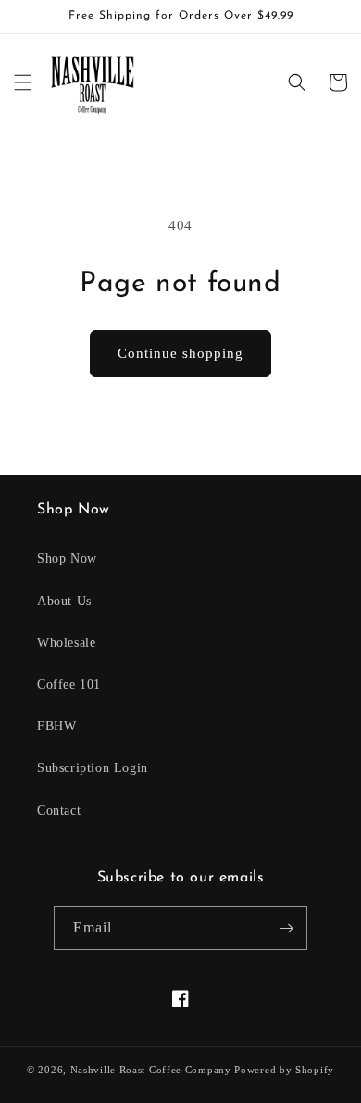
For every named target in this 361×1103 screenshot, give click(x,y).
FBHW (56, 726)
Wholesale (66, 643)
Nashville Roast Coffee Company (150, 1069)
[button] (23, 82)
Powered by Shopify (284, 1069)
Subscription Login (92, 768)
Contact (59, 811)
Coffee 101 (69, 684)
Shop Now (67, 558)
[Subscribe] (286, 928)
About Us (64, 601)
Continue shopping (180, 353)
